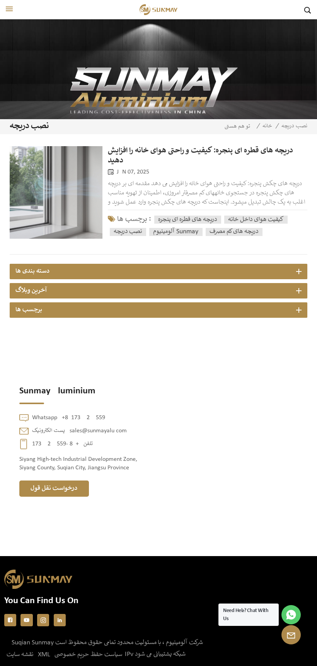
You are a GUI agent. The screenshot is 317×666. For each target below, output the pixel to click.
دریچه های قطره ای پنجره (187, 219)
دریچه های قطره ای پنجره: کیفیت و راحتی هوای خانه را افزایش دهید (200, 156)
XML (44, 654)
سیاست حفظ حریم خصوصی (88, 654)
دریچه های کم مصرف (234, 231)
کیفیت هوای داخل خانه (255, 219)
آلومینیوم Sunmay (175, 231)
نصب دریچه (128, 231)
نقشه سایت (20, 654)
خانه (267, 126)
